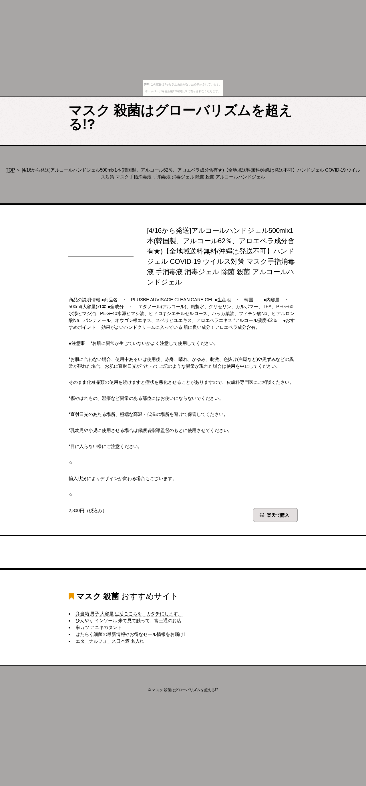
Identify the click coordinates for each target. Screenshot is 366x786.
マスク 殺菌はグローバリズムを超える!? (181, 117)
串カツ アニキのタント (98, 627)
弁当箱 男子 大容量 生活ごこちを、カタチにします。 (128, 613)
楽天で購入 (278, 515)
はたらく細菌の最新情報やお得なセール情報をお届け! (130, 634)
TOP (10, 170)
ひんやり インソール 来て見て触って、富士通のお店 (128, 620)
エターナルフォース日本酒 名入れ (109, 641)
